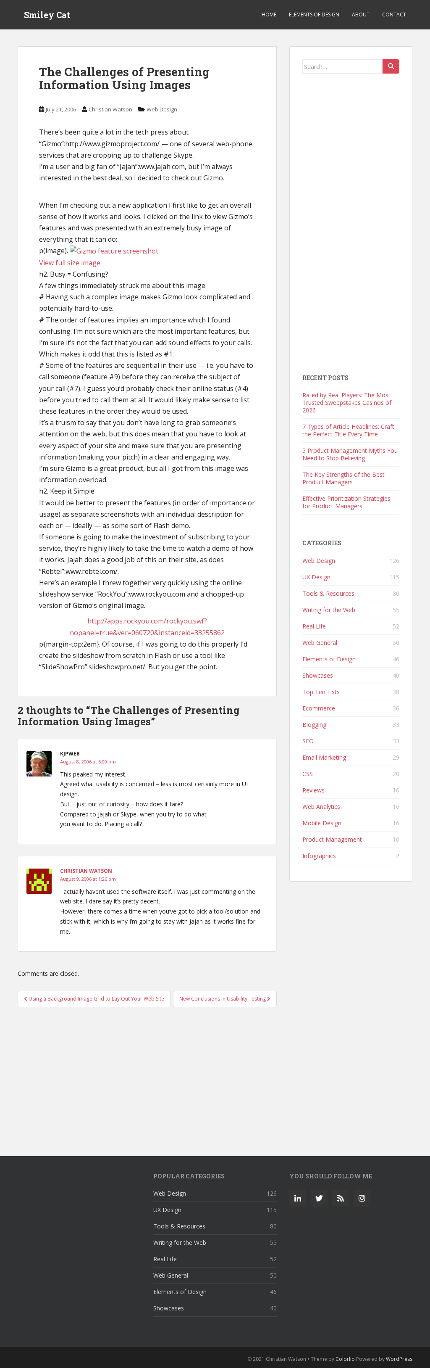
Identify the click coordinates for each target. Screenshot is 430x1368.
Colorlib (345, 1359)
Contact (394, 14)
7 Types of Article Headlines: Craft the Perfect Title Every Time (348, 430)
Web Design (162, 109)
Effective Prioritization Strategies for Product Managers (346, 502)
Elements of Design (314, 14)
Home (269, 14)
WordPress (399, 1359)
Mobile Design (321, 823)
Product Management (332, 839)
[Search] (391, 66)
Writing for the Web (328, 610)
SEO (308, 741)
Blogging (314, 725)
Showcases (317, 675)
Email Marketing (324, 757)
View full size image (69, 262)
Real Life (314, 626)
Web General (319, 643)
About (361, 14)
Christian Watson (110, 109)
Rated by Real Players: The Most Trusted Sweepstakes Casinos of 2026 (346, 402)
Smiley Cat (47, 14)
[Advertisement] (147, 1077)
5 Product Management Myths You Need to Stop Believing (350, 454)
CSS (307, 774)
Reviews (313, 790)
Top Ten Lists (321, 692)
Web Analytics (321, 807)
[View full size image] (114, 250)
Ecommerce (318, 708)
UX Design (316, 577)
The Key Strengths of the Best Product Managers (343, 478)
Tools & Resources (328, 593)
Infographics (319, 856)
